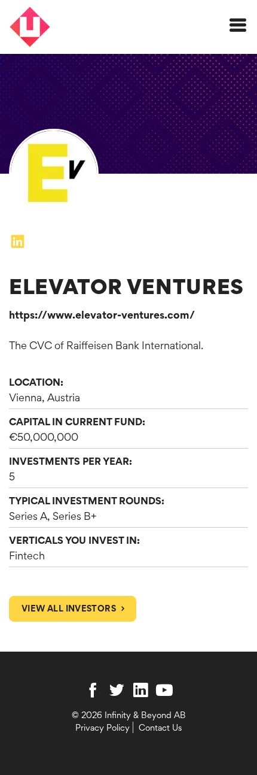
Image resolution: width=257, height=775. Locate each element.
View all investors (69, 608)
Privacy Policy (102, 727)
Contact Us (160, 727)
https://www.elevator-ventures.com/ (102, 314)
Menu (239, 35)
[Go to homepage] (32, 27)
